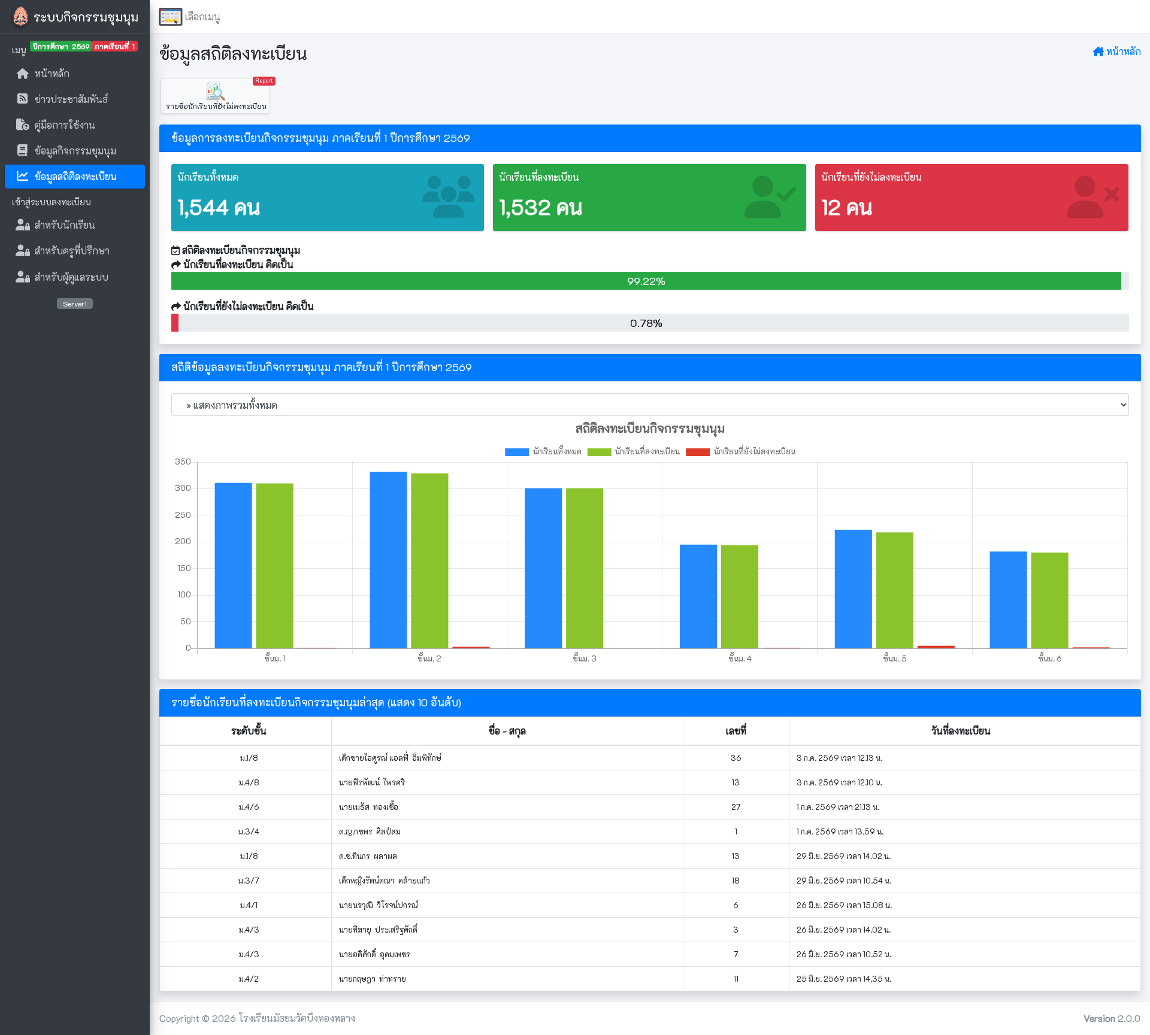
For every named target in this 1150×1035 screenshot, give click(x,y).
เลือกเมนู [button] (202, 16)
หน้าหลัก (1122, 51)
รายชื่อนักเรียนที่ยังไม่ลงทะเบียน (217, 94)
